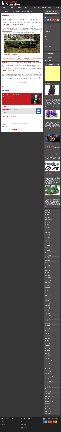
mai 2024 (46, 222)
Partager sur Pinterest (9, 90)
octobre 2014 (47, 360)
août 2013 (47, 383)
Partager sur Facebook (3, 90)
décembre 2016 (48, 317)
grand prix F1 (47, 31)
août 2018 (47, 287)
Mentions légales (4, 420)
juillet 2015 (47, 345)
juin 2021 (46, 262)
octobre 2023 (47, 229)
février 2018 (47, 297)
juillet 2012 (47, 404)
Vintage (57, 7)
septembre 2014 (48, 361)
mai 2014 (46, 368)
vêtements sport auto (49, 26)
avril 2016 (47, 330)
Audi (46, 39)
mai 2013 (46, 388)
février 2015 (47, 353)
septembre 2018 (48, 285)
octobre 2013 (47, 380)
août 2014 (47, 363)
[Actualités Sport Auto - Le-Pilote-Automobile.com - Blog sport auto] (10, 3)
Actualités (5, 86)
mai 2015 (46, 348)
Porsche (46, 41)
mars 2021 (47, 267)
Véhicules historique (24, 430)
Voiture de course (42, 7)
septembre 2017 (48, 303)
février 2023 (47, 240)
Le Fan (34, 7)
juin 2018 (46, 290)
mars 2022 (47, 252)
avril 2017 (47, 310)
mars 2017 (47, 312)
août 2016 (47, 323)
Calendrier (19, 7)
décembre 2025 (48, 212)
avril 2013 (47, 390)
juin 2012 (46, 406)
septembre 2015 (48, 341)
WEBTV (22, 420)
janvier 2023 (47, 242)
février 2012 (47, 413)
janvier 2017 (47, 315)
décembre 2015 (48, 336)
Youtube (51, 20)
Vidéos (3, 7)
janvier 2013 (47, 395)
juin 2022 (46, 247)
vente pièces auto (48, 44)
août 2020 (47, 270)
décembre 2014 (48, 356)
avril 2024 (47, 224)
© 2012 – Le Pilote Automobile (8, 418)
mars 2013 (47, 391)
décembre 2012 (48, 396)
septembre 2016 (48, 322)
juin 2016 (46, 327)
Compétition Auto (26, 7)
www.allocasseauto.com (7, 31)
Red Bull (46, 28)
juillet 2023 (47, 232)
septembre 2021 (48, 259)
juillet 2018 (47, 288)
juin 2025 (46, 215)
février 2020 (47, 275)
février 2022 (47, 254)
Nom (3, 120)
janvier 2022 (47, 255)
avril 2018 (47, 293)
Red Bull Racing (47, 59)
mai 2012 (46, 408)
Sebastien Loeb (48, 46)
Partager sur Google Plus (7, 90)
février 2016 (47, 333)
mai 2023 (46, 235)
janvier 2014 (47, 375)
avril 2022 (47, 250)
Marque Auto (23, 424)
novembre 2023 (48, 227)
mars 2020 (47, 273)
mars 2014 (47, 371)
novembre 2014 (48, 358)
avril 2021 (47, 265)
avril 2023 (47, 237)
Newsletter (3, 422)
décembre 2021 (48, 257)
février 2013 (47, 393)
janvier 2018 (47, 298)
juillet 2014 (47, 365)
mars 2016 (47, 332)
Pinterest (56, 20)
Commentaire (4, 126)
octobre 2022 (47, 244)
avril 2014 (47, 370)
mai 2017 (46, 308)
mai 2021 (46, 264)
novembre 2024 (48, 219)
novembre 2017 (48, 300)
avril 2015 (47, 350)
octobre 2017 (47, 302)
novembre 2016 (48, 318)
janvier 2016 (47, 335)
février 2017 (47, 313)
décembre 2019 (48, 278)
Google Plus (53, 20)
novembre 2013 (48, 378)
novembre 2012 (48, 398)
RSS (58, 20)
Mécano (49, 7)
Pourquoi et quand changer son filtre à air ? (52, 196)
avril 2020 (47, 272)
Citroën (46, 29)
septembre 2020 (48, 269)
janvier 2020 (47, 277)
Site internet (4, 124)
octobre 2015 (47, 340)
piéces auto (47, 48)
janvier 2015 (47, 355)
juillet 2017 (47, 305)
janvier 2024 (47, 225)
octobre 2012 (47, 399)
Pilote (11, 7)
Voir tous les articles (7, 96)
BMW (46, 34)
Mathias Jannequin (14, 15)
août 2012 (47, 403)
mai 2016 (46, 328)
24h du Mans (47, 43)
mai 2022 (46, 249)
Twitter (48, 20)
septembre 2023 (48, 230)
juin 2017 (46, 307)
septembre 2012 (48, 401)
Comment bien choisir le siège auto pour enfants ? (52, 96)
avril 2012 (47, 409)
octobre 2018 (47, 283)
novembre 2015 (48, 338)
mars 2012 (47, 411)
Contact (2, 421)
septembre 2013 (48, 381)
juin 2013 (46, 386)
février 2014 (47, 373)
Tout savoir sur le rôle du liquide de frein (52, 144)
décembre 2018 (48, 282)
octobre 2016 (47, 320)
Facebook (46, 20)
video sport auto (48, 49)
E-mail (3, 122)
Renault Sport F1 (48, 55)
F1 (45, 38)
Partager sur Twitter (5, 90)
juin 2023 (46, 234)
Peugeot (46, 36)
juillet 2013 (47, 385)
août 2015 (47, 343)
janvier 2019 (47, 280)
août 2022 (47, 245)
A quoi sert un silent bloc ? (52, 120)
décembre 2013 (48, 376)
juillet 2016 (47, 325)
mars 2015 (47, 351)
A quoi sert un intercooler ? (52, 172)
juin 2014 (46, 366)
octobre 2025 (47, 214)
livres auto (47, 33)
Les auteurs (3, 424)
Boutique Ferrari (48, 60)
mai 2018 (46, 292)
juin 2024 (46, 220)
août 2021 (47, 260)
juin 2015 (46, 346)
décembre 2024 (48, 217)
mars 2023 (47, 239)
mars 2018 (47, 295)
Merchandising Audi (48, 57)
